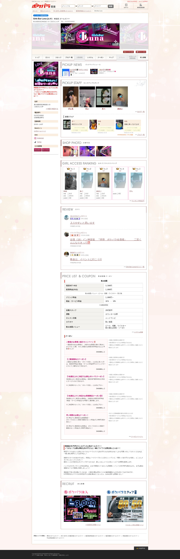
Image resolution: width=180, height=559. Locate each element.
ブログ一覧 (141, 135)
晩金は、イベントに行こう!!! (86, 259)
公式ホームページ (40, 131)
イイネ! (129, 52)
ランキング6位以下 (138, 201)
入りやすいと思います (82, 223)
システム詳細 (138, 332)
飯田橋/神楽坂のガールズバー (94, 536)
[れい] (87, 96)
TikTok (39, 142)
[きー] (103, 96)
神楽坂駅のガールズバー (130, 536)
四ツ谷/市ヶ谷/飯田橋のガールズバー (72, 536)
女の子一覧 (141, 112)
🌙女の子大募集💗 (104, 70)
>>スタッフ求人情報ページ (134, 525)
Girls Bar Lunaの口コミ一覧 (135, 267)
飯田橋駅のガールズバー (113, 536)
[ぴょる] (71, 96)
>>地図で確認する (52, 109)
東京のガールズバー (53, 536)
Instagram (40, 138)
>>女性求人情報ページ (93, 525)
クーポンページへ (137, 436)
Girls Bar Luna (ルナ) (42, 19)
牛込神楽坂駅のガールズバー (55, 538)
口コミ (141, 52)
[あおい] (120, 96)
